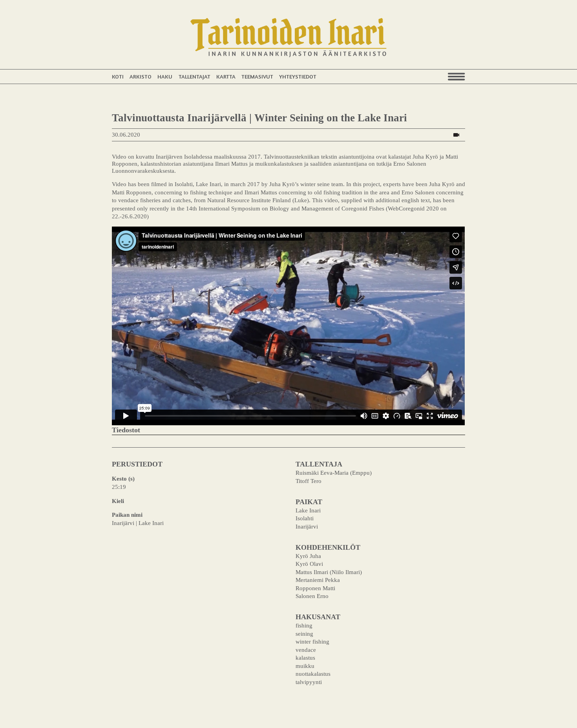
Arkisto (141, 76)
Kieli (118, 501)
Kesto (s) (123, 478)
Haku (164, 76)
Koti (118, 76)
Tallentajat (194, 76)
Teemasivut (257, 76)
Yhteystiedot (297, 76)
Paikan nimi (127, 514)
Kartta (226, 76)
